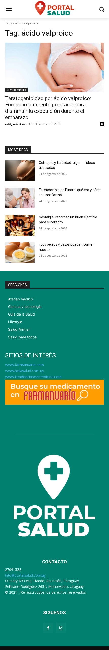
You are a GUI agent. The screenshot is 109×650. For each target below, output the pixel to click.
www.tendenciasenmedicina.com (33, 376)
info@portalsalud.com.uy (25, 575)
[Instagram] (61, 628)
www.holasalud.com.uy (24, 370)
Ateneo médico (16, 90)
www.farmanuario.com (24, 364)
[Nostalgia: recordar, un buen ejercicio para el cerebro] (20, 225)
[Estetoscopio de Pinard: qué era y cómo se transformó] (20, 198)
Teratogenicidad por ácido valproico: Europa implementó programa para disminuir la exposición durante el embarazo (48, 107)
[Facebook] (48, 628)
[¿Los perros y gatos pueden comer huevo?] (20, 252)
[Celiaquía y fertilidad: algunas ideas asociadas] (20, 170)
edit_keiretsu (15, 124)
